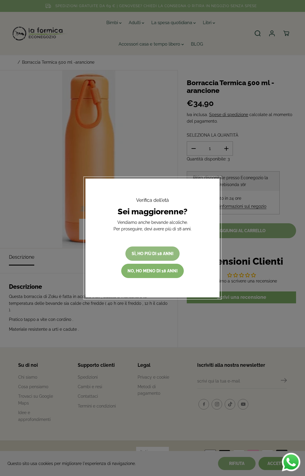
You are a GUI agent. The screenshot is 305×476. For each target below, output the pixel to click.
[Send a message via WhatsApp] (291, 462)
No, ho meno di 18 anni (152, 271)
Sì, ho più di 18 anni (152, 253)
